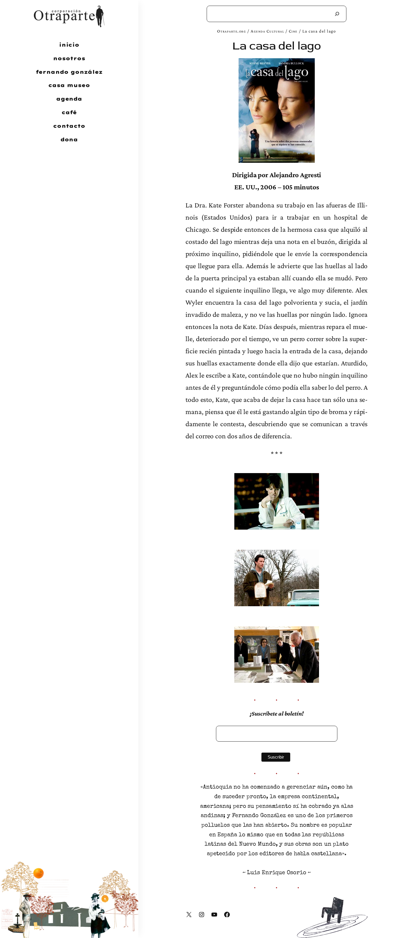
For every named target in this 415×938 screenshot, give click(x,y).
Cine (293, 31)
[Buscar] (337, 14)
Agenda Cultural (267, 31)
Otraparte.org (231, 31)
